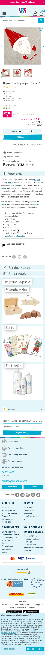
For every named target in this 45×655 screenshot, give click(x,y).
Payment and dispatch (10, 535)
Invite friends (29, 510)
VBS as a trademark (9, 513)
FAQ (25, 519)
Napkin (37, 180)
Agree (40, 649)
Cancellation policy (9, 537)
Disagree (30, 649)
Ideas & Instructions (31, 516)
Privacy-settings (8, 540)
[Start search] (41, 20)
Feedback (33, 487)
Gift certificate (29, 507)
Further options (9, 649)
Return (4, 543)
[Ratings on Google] (22, 571)
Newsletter (28, 513)
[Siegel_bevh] (14, 584)
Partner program (8, 510)
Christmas (14, 185)
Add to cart (21, 137)
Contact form (12, 487)
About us (5, 507)
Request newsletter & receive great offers (22, 421)
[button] (3, 46)
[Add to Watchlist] (41, 29)
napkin (10, 182)
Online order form (9, 532)
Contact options (30, 545)
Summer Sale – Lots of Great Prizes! (22, 2)
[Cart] (41, 13)
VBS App (5, 552)
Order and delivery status (33, 547)
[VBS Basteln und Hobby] (22, 10)
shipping (39, 125)
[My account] (35, 13)
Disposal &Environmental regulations (7, 519)
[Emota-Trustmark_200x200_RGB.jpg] (37, 582)
